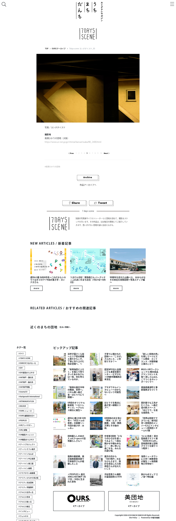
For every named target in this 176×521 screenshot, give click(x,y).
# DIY (21, 368)
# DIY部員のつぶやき (26, 373)
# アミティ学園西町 (26, 487)
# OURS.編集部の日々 (27, 416)
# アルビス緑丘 (24, 506)
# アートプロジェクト (27, 444)
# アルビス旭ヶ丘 (25, 502)
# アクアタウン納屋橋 (27, 473)
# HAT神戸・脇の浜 (26, 382)
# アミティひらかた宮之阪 (28, 478)
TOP (46, 49)
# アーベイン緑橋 (25, 468)
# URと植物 (23, 430)
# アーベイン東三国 (26, 463)
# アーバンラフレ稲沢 (27, 449)
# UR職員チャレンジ (26, 435)
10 (101, 153)
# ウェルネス (23, 516)
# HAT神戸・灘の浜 (26, 377)
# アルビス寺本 (24, 497)
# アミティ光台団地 (26, 482)
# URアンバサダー (25, 425)
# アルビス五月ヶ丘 (26, 492)
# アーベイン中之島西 (27, 459)
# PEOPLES (23, 420)
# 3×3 (21, 353)
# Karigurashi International (29, 396)
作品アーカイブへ (88, 185)
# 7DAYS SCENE (24, 358)
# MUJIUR (22, 406)
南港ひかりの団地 (53, 167)
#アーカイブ (79, 506)
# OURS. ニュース (25, 411)
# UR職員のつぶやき (26, 440)
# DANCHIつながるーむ (27, 363)
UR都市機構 (155, 518)
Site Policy (133, 518)
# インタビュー (24, 511)
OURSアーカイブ (59, 49)
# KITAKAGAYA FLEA (26, 401)
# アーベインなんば (26, 454)
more (36, 288)
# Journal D (23, 392)
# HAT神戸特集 (24, 387)
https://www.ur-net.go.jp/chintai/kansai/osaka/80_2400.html (73, 142)
